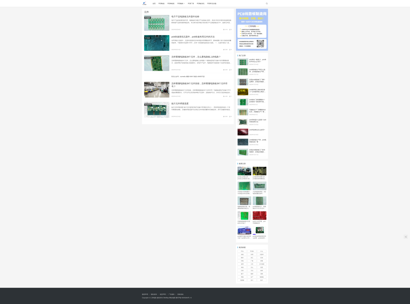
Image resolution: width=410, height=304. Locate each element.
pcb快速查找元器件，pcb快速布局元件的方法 (193, 36)
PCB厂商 (191, 3)
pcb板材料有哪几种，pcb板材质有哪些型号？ (259, 177)
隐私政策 (154, 294)
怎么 (252, 267)
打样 (242, 270)
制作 (242, 257)
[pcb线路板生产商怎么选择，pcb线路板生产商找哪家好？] (243, 70)
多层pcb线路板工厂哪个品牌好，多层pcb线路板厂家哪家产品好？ (257, 81)
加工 (252, 257)
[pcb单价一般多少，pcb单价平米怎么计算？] (243, 60)
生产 (252, 277)
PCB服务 (180, 3)
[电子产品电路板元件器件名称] (156, 23)
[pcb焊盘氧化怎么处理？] (243, 130)
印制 (242, 261)
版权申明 (145, 294)
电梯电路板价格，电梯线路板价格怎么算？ (244, 207)
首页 (154, 3)
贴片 (261, 280)
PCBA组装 (171, 3)
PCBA (252, 251)
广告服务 (172, 294)
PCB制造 (162, 3)
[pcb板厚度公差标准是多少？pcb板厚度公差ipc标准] (243, 90)
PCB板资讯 (200, 3)
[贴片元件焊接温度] (156, 110)
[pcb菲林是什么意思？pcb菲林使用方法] (243, 120)
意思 (261, 267)
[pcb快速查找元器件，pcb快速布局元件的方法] (156, 43)
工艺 (252, 264)
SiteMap (166, 298)
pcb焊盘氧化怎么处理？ (257, 130)
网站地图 (172, 298)
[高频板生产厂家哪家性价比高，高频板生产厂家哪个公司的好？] (243, 110)
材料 (261, 270)
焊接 (242, 277)
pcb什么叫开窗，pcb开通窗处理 (259, 222)
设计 (252, 280)
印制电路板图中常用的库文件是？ (244, 222)
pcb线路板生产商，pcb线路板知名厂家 (257, 141)
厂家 (252, 261)
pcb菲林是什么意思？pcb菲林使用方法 (257, 121)
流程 (261, 274)
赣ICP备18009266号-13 (184, 298)
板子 (242, 274)
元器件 (262, 254)
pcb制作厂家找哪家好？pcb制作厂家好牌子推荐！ (257, 101)
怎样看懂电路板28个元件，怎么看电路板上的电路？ (196, 56)
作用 (252, 254)
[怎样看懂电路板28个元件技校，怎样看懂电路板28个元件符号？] (156, 90)
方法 (252, 270)
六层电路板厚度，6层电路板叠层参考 (259, 192)
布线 (242, 267)
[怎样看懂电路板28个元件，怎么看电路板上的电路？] (156, 63)
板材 (252, 274)
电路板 (262, 277)
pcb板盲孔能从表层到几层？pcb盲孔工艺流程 (244, 237)
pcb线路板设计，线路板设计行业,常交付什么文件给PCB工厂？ (259, 207)
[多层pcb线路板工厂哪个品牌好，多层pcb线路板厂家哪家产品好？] (243, 80)
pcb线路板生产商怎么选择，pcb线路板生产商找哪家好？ (257, 71)
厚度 (261, 261)
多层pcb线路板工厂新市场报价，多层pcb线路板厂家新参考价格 (257, 152)
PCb (242, 251)
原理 (242, 264)
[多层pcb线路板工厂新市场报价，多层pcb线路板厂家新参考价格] (243, 150)
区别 (261, 257)
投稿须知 (180, 294)
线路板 (242, 280)
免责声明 (163, 294)
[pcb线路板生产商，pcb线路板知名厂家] (243, 140)
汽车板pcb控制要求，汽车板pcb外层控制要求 (244, 192)
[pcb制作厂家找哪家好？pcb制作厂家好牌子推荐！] (243, 100)
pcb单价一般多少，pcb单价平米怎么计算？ (257, 60)
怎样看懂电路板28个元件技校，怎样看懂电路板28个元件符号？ (199, 85)
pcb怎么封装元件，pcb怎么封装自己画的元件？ (244, 177)
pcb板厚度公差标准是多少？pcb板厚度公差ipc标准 (257, 91)
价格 (242, 254)
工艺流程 (261, 264)
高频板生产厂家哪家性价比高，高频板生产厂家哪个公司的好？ (257, 112)
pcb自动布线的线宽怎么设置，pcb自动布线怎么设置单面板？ (259, 237)
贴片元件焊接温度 (180, 103)
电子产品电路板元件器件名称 (185, 16)
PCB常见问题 (211, 3)
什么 (261, 251)
